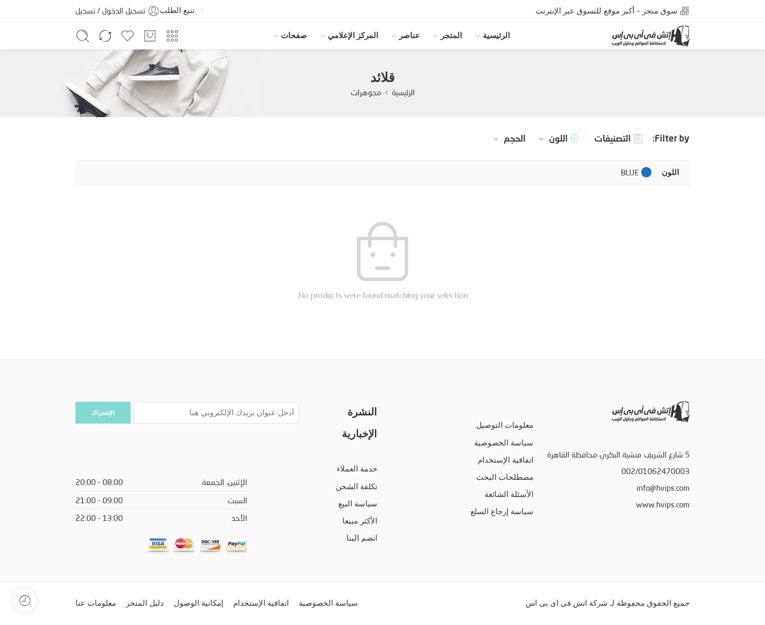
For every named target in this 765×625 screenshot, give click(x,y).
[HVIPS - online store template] (650, 35)
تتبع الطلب (177, 10)
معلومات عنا (95, 603)
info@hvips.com (663, 487)
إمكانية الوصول (198, 603)
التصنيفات (612, 138)
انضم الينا (362, 538)
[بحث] (82, 36)
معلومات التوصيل (504, 425)
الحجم (515, 138)
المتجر (451, 35)
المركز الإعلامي (353, 35)
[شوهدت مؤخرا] (24, 600)
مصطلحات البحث (504, 477)
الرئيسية (496, 35)
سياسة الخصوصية (503, 443)
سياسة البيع (357, 504)
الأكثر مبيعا (359, 521)
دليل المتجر (145, 603)
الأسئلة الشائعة (508, 494)
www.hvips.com (663, 504)
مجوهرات (366, 92)
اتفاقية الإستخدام (505, 460)
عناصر (409, 35)
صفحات (294, 35)
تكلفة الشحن (356, 486)
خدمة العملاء (357, 469)
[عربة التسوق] (150, 36)
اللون (558, 138)
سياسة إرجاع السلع (501, 511)
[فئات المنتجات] (172, 36)
